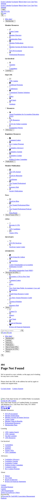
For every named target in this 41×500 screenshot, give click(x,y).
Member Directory (15, 35)
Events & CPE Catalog (8, 401)
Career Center (14, 31)
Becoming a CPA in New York (19, 276)
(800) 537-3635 (6, 406)
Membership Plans (15, 39)
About (8, 307)
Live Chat (30, 2)
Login (3, 9)
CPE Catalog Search (12, 432)
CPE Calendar (10, 434)
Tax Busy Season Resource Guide (20, 298)
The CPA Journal (15, 172)
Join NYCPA (5, 11)
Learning (8, 70)
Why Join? (8, 19)
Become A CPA (14, 225)
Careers (3, 489)
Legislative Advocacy (16, 148)
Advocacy (9, 130)
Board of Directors (15, 323)
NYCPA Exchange (15, 51)
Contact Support (17, 388)
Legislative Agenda (15, 152)
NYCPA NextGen (15, 243)
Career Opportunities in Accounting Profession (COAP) (21, 266)
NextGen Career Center (17, 247)
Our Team (12, 319)
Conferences (13, 89)
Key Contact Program (16, 144)
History (11, 315)
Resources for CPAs (12, 272)
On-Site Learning (11, 436)
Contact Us (13, 311)
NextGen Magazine (15, 176)
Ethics (11, 96)
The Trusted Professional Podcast (20, 209)
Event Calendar (6, 2)
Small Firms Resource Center (19, 294)
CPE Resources (14, 120)
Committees (13, 68)
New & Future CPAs (12, 215)
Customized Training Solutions (19, 92)
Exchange (15, 2)
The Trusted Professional (17, 183)
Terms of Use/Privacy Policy (10, 492)
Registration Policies (16, 128)
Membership (10, 21)
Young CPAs (13, 233)
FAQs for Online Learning (18, 124)
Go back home (6, 388)
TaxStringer (13, 179)
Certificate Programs (16, 85)
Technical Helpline (15, 301)
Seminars (12, 104)
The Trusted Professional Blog (19, 205)
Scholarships (13, 261)
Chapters (12, 65)
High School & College (17, 257)
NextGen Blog (14, 201)
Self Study (12, 100)
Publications (10, 161)
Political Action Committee (18, 159)
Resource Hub (14, 187)
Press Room (13, 213)
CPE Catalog (13, 81)
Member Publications (16, 43)
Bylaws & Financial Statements (19, 327)
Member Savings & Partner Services (21, 47)
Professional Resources (17, 54)
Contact (3, 485)
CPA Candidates (14, 229)
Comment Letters (15, 140)
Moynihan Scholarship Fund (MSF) (21, 270)
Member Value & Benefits (13, 421)
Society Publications (16, 191)
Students (8, 448)
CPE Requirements (7, 491)
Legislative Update (15, 155)
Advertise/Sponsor (7, 487)
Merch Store (23, 2)
